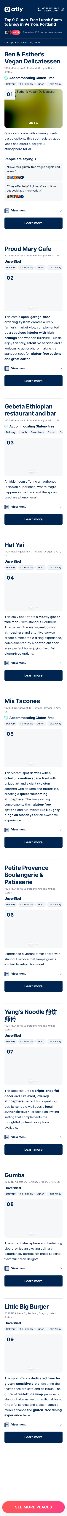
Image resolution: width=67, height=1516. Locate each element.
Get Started (33, 1497)
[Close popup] (62, 1406)
